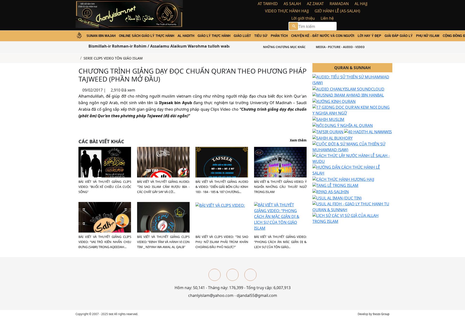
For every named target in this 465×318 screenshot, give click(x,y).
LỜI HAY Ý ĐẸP (369, 36)
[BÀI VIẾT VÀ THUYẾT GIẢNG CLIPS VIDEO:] (104, 173)
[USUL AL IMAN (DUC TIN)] (337, 197)
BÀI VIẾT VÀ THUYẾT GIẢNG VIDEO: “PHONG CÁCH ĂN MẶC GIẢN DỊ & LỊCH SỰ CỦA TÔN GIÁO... (280, 241)
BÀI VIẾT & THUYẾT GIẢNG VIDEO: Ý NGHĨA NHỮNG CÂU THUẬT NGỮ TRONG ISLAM (280, 186)
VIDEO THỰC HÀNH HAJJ (287, 11)
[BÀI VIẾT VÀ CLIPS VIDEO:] (220, 205)
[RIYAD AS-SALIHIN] (330, 191)
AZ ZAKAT (315, 3)
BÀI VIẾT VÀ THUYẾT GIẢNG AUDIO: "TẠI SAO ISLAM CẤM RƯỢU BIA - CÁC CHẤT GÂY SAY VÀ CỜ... (163, 186)
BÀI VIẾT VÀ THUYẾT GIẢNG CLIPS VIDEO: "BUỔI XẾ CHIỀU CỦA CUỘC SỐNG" (104, 186)
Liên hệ (327, 18)
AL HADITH (186, 36)
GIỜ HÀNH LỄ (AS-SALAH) (337, 11)
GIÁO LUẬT (242, 36)
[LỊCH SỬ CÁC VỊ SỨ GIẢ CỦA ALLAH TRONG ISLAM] (352, 218)
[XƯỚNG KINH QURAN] (334, 101)
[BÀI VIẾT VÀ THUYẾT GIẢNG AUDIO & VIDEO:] (221, 174)
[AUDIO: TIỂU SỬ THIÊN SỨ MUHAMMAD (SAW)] (352, 79)
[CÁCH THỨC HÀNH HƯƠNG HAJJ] (343, 179)
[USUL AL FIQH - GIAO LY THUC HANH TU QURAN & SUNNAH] (352, 206)
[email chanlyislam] (250, 275)
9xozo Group (381, 314)
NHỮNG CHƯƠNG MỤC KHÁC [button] (284, 47)
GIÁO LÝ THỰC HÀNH (214, 36)
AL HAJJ (361, 3)
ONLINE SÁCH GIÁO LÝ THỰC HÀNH (146, 36)
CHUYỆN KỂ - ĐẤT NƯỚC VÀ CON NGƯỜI (322, 36)
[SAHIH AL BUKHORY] (332, 137)
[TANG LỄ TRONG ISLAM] (335, 185)
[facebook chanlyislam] (215, 275)
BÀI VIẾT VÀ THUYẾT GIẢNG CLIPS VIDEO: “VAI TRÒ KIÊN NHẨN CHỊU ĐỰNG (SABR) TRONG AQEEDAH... (104, 241)
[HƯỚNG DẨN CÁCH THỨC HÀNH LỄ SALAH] (352, 169)
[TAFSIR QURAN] (328, 131)
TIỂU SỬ (260, 36)
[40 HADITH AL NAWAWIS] (368, 131)
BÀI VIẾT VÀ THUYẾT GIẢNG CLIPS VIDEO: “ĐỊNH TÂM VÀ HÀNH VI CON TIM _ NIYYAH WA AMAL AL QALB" (163, 241)
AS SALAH (292, 3)
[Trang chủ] (77, 58)
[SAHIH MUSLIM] (328, 119)
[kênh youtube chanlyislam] (232, 275)
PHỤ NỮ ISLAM (427, 36)
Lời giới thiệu (303, 18)
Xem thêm (298, 140)
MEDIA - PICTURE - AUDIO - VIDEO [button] (340, 47)
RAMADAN (339, 3)
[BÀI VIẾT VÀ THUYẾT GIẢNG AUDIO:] (163, 175)
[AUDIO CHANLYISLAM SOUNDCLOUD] (348, 88)
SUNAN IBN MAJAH (101, 36)
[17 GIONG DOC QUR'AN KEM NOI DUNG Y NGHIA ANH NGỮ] (352, 109)
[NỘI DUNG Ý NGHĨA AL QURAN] (342, 125)
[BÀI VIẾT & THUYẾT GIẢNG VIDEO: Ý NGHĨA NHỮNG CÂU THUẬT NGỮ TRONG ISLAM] (280, 175)
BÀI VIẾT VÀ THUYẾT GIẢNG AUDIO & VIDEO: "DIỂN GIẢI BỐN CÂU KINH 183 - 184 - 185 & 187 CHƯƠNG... (221, 186)
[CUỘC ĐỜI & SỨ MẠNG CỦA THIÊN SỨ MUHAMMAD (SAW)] (352, 146)
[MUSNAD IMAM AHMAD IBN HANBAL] (348, 95)
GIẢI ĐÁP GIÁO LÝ (399, 36)
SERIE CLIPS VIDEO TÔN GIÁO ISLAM (113, 58)
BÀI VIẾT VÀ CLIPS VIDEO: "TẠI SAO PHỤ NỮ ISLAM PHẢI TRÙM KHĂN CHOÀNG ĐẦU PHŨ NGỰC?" (221, 241)
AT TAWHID (268, 3)
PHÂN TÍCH (279, 36)
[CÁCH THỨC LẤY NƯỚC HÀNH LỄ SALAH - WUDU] (352, 158)
